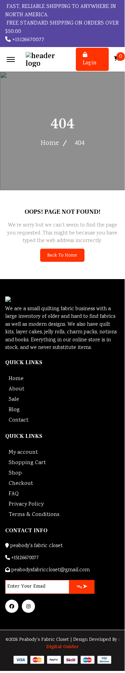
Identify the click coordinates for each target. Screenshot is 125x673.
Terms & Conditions (34, 515)
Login (89, 63)
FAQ (14, 494)
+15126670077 (27, 40)
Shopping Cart (27, 463)
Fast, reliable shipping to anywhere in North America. (60, 11)
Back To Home (62, 255)
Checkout (21, 484)
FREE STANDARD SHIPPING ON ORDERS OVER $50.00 (62, 27)
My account (23, 453)
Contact (18, 420)
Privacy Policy (26, 504)
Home (50, 143)
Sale (14, 400)
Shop (15, 473)
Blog (14, 410)
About (16, 389)
